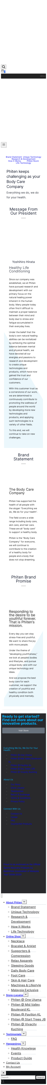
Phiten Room (33, 161)
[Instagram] (13, 886)
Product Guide (21, 1058)
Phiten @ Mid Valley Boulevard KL (25, 1007)
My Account (13, 1066)
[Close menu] (1, 896)
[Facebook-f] (7, 886)
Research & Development (23, 159)
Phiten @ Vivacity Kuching (24, 1026)
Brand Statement (14, 157)
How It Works (14, 161)
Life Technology (23, 163)
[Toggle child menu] (23, 1034)
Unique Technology (32, 157)
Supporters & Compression (20, 953)
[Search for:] (18, 1077)
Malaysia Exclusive (24, 990)
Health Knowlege (23, 1048)
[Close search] (3, 1073)
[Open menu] (4, 145)
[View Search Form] (3, 67)
